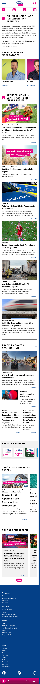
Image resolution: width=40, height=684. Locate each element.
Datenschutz (6, 661)
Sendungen (6, 594)
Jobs (3, 651)
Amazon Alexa (6, 631)
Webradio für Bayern (8, 624)
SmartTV (5, 629)
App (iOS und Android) (9, 627)
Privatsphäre (6, 665)
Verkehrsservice (7, 608)
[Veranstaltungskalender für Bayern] (35, 10)
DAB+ (3, 622)
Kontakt (4, 647)
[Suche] (35, 3)
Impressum (5, 663)
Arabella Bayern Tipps (9, 613)
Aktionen (5, 601)
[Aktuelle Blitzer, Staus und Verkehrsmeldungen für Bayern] (24, 10)
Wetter (4, 611)
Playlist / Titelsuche (8, 634)
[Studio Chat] (14, 10)
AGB (3, 658)
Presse (4, 649)
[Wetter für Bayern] (3, 10)
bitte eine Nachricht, (17, 43)
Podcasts (5, 599)
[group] (7, 451)
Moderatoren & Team (9, 597)
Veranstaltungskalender (10, 615)
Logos (4, 656)
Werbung (5, 654)
